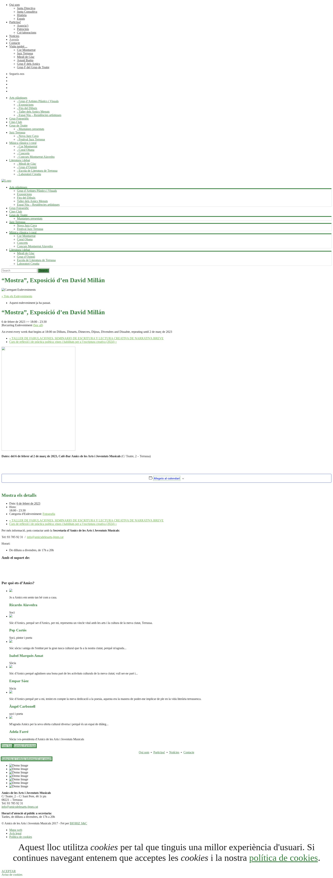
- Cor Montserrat (27, 146)
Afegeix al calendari (167, 478)
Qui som (14, 4)
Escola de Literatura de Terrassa (36, 260)
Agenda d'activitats (24, 745)
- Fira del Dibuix (27, 108)
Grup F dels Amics (28, 63)
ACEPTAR (9, 871)
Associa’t (22, 25)
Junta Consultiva (27, 11)
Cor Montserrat (26, 50)
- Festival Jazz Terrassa (31, 139)
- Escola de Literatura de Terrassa (37, 170)
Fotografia (49, 513)
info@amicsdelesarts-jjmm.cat (45, 537)
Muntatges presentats (29, 218)
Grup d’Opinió (26, 256)
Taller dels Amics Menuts (32, 201)
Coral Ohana (25, 239)
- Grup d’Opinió (27, 167)
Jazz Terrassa (25, 53)
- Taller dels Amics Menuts (33, 111)
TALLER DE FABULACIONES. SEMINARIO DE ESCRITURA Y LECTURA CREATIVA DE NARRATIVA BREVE (86, 338)
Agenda (14, 39)
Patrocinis (23, 29)
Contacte (14, 43)
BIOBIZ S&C (78, 823)
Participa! (15, 22)
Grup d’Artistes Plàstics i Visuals (37, 190)
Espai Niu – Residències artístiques (38, 204)
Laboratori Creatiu (28, 263)
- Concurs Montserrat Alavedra (36, 156)
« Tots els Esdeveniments (17, 296)
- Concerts (23, 153)
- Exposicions (25, 104)
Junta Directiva (26, 8)
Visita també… (18, 46)
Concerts (22, 242)
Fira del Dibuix (26, 197)
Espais (21, 18)
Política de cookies (20, 836)
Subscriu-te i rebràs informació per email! (27, 759)
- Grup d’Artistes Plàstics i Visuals (38, 101)
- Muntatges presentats (30, 129)
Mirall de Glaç (25, 56)
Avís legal (15, 833)
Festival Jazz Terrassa (30, 229)
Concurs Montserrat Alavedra (35, 246)
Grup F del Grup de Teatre (33, 67)
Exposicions (24, 194)
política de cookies (283, 858)
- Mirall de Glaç (26, 163)
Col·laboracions (26, 32)
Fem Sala (7, 745)
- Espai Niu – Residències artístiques (39, 115)
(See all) (38, 325)
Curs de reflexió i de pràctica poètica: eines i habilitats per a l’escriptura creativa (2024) (63, 341)
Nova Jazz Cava (27, 225)
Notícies (14, 36)
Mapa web (15, 830)
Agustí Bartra (25, 60)
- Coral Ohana (25, 149)
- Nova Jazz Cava (28, 136)
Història (22, 15)
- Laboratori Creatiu (29, 174)
